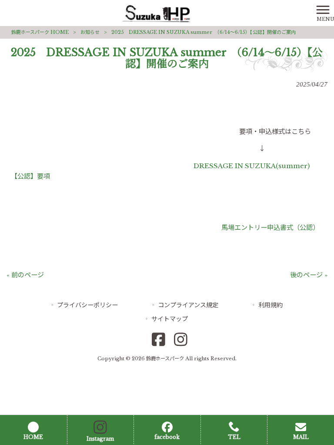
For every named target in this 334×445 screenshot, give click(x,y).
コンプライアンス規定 (188, 305)
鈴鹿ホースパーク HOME (40, 32)
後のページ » (308, 275)
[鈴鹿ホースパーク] (156, 12)
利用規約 (270, 305)
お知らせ (90, 32)
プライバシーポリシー (87, 305)
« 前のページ (25, 275)
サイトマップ (169, 319)
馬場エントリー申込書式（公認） (268, 227)
